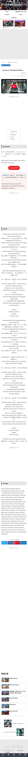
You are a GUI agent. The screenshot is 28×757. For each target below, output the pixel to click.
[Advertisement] (14, 44)
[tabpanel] (8, 24)
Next (27, 24)
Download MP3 (14, 168)
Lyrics (12, 137)
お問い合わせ (20, 750)
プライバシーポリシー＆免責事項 (7, 751)
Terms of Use (13, 184)
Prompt (12, 139)
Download (13, 134)
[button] (25, 376)
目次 (12, 131)
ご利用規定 (5, 175)
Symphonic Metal (6, 65)
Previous (1, 24)
